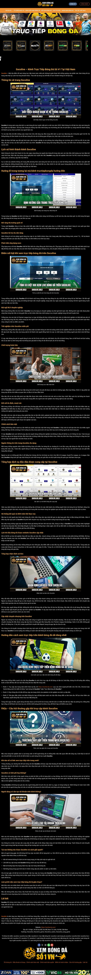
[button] (45, 58)
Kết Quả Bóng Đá (46, 10)
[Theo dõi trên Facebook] (39, 945)
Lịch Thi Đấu (57, 10)
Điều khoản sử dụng (19, 962)
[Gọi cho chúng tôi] (48, 945)
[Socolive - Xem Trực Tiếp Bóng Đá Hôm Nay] (45, 4)
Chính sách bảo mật (32, 962)
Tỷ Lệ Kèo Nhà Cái (19, 10)
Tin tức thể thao (80, 10)
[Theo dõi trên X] (42, 945)
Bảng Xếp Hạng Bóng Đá (33, 10)
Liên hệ (85, 962)
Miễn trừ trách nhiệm (61, 962)
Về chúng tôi (8, 962)
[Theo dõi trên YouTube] (51, 945)
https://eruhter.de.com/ (45, 687)
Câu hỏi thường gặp (75, 962)
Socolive (8, 10)
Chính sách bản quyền (47, 962)
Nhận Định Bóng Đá (68, 10)
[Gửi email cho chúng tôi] (45, 945)
